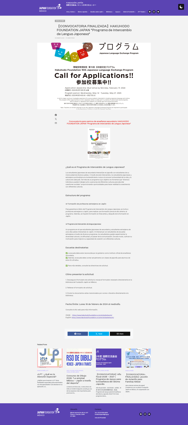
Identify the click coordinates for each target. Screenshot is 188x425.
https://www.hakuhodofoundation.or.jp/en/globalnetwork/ (93, 317)
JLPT (47, 370)
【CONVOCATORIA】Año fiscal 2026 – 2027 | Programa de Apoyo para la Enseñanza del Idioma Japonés (108, 379)
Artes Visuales (79, 370)
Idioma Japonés (60, 21)
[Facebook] (149, 12)
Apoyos (98, 370)
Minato (77, 372)
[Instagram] (153, 12)
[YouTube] (158, 12)
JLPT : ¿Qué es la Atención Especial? (46, 375)
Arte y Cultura (71, 370)
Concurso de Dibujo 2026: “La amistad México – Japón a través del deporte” (79, 379)
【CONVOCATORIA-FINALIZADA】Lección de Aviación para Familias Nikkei (136, 378)
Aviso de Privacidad (100, 418)
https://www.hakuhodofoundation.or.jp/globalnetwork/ (92, 315)
